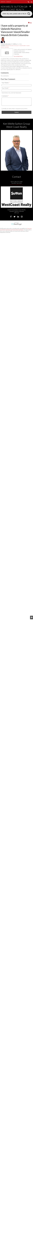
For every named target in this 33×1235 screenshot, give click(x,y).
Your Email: (5, 88)
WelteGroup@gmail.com (16, 184)
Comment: (5, 96)
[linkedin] (18, 217)
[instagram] (22, 217)
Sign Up (9, 1)
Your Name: (5, 82)
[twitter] (14, 217)
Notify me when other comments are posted (15, 108)
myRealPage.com (16, 224)
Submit (16, 112)
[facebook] (11, 217)
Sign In (3, 1)
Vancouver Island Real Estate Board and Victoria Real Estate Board (16, 229)
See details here (18, 56)
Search (29, 13)
